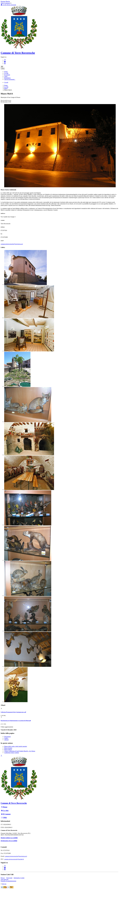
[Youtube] (5, 62)
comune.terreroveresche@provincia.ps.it (12, 244)
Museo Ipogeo (8, 748)
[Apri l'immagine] (25, 284)
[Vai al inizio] (1, 755)
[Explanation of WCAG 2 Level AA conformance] (10, 888)
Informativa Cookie (19, 878)
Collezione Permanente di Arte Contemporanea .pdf (13, 712)
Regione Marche (5, 1)
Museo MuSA (8, 749)
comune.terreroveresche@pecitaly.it (14, 859)
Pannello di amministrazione (8, 881)
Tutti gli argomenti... (9, 79)
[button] (6, 71)
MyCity (4, 884)
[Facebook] (5, 60)
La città (6, 87)
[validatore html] (4, 888)
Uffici (5, 817)
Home (6, 85)
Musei (6, 88)
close (2, 68)
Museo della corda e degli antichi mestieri (15, 746)
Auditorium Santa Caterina (11, 752)
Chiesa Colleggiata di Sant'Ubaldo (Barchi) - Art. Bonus (19, 751)
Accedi (6, 82)
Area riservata (4, 879)
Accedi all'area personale (9, 5)
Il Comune (7, 814)
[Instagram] (5, 63)
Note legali (9, 878)
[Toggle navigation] (2, 67)
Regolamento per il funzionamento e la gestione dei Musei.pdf (16, 720)
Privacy (3, 878)
